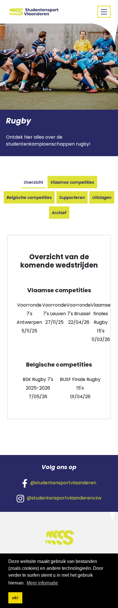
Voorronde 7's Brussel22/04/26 (78, 314)
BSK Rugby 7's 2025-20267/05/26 (38, 388)
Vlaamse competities (72, 182)
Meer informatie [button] (42, 582)
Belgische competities (29, 197)
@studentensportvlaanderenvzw (64, 498)
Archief (59, 213)
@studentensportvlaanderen (63, 482)
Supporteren (72, 197)
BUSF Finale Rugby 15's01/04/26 (80, 388)
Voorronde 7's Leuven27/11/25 (54, 314)
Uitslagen (101, 197)
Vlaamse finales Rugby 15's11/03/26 (101, 322)
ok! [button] (15, 597)
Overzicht (33, 182)
